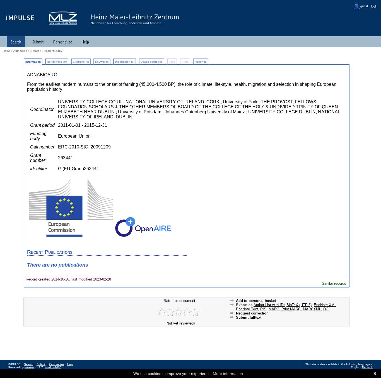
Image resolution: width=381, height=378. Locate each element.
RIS (263, 309)
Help (85, 42)
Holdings (201, 61)
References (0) (57, 61)
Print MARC (291, 309)
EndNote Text (247, 309)
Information (33, 61)
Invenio (29, 367)
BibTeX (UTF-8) (299, 305)
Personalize (62, 42)
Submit (38, 42)
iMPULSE (20, 18)
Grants (34, 50)
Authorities (20, 50)
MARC (274, 309)
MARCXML (312, 309)
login (374, 6)
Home (6, 50)
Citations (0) (81, 61)
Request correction (252, 313)
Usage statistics (152, 61)
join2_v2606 (53, 367)
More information (228, 373)
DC (325, 309)
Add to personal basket (256, 301)
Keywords (102, 61)
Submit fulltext (248, 317)
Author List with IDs (269, 305)
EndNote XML (325, 305)
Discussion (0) (124, 61)
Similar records (334, 283)
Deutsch (367, 367)
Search (16, 42)
